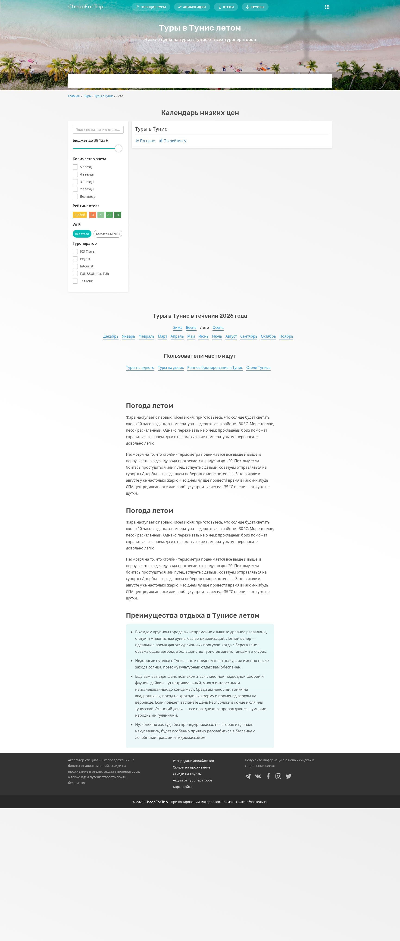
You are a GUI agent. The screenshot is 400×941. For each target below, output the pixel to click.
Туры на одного (140, 367)
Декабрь (111, 336)
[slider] (118, 148)
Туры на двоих (171, 367)
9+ (117, 215)
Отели (228, 7)
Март (162, 336)
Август (231, 336)
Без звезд (87, 196)
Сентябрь (248, 336)
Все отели (82, 234)
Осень (218, 327)
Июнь (203, 336)
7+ (101, 215)
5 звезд (86, 167)
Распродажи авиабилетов (193, 761)
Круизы (257, 7)
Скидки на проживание (191, 767)
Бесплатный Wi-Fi (108, 234)
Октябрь (268, 336)
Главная (74, 96)
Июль (217, 336)
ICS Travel (87, 251)
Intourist (86, 266)
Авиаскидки (194, 7)
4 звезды (87, 174)
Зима (177, 327)
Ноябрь (286, 336)
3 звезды (87, 181)
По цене (147, 140)
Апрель (177, 336)
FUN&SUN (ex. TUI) (94, 273)
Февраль (146, 336)
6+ (92, 215)
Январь (128, 336)
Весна (191, 327)
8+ (109, 215)
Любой (79, 215)
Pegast (85, 259)
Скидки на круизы (187, 774)
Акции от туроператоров (192, 780)
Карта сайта (182, 786)
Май (191, 336)
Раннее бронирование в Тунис (215, 367)
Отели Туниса (258, 367)
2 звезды (87, 189)
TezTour (86, 281)
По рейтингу (175, 140)
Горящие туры (153, 7)
